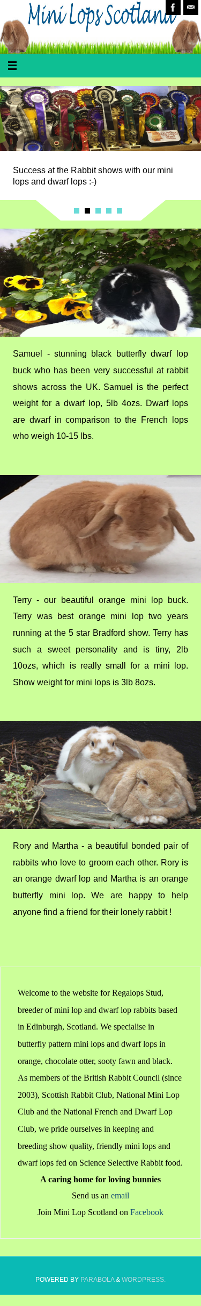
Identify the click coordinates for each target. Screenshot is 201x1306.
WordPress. (144, 1279)
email (120, 1196)
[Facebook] (173, 7)
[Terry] (100, 529)
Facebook (146, 1212)
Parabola (97, 1279)
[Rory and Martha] (100, 775)
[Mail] (190, 7)
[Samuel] (100, 283)
